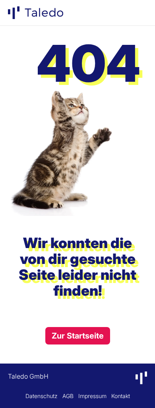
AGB (68, 396)
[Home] (35, 12)
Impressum (92, 396)
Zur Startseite (78, 336)
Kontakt (120, 396)
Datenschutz (41, 396)
